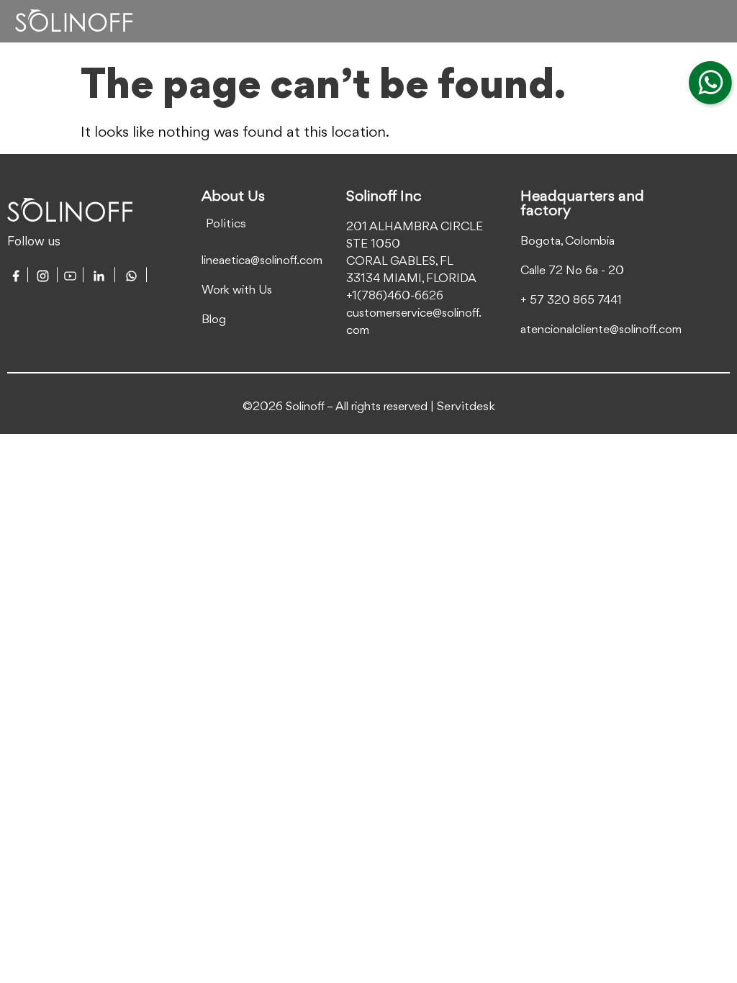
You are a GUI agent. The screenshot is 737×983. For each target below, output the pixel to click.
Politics (226, 224)
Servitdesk (466, 407)
